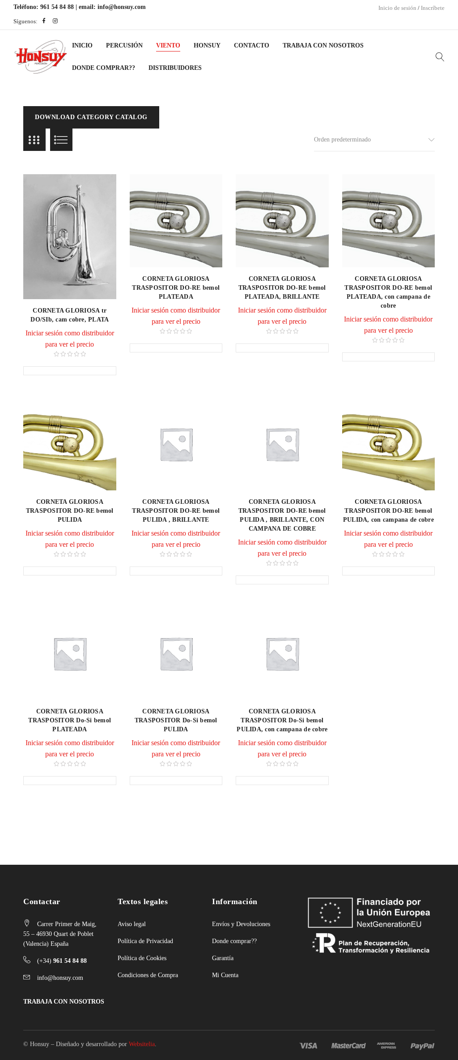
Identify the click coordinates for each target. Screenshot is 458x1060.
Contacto (251, 45)
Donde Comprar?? (103, 67)
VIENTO (168, 45)
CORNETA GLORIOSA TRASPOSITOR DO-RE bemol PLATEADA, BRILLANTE (282, 287)
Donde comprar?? (234, 941)
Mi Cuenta (225, 975)
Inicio (82, 45)
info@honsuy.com (122, 7)
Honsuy (207, 45)
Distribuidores (175, 67)
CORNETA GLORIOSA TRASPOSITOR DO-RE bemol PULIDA (70, 510)
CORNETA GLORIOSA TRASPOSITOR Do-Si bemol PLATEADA (69, 720)
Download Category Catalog (91, 117)
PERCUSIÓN (124, 45)
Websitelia (142, 1044)
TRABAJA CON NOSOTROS (63, 1001)
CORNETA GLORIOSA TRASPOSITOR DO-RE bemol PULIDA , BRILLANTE (176, 510)
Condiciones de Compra (148, 975)
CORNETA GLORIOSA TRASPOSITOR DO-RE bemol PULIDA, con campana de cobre (388, 510)
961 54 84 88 (57, 7)
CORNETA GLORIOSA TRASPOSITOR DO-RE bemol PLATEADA (176, 287)
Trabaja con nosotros (323, 45)
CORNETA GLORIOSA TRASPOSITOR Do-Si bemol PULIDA (176, 720)
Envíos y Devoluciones (241, 924)
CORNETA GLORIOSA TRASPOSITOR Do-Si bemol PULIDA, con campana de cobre (282, 720)
